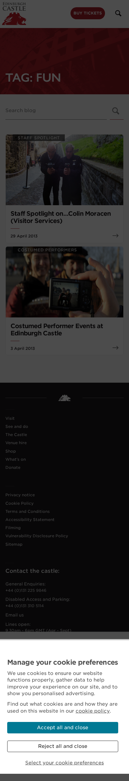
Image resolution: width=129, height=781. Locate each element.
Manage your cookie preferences (62, 662)
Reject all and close (62, 746)
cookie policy (93, 711)
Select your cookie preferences (64, 763)
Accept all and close (62, 727)
